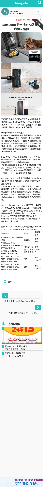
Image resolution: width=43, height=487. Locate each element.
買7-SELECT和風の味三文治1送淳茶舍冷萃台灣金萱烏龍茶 (16, 349)
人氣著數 (14, 324)
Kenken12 (14, 11)
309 (22, 13)
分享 (10, 282)
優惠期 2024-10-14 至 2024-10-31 (30, 20)
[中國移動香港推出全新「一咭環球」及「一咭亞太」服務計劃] (21, 307)
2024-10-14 (14, 13)
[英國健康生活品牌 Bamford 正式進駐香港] (21, 295)
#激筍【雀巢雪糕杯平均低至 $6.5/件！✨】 (22, 342)
